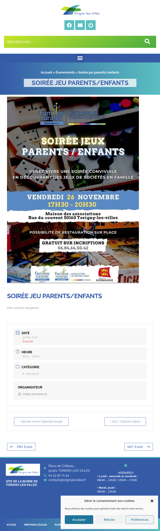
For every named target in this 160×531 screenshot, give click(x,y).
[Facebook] (69, 25)
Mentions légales (35, 524)
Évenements (65, 72)
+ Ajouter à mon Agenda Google (41, 421)
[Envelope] (80, 25)
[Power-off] (91, 25)
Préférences (139, 519)
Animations (32, 373)
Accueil (46, 72)
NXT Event (135, 447)
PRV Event (24, 447)
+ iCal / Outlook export (125, 421)
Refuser (109, 519)
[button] (152, 501)
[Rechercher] (147, 42)
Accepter (79, 519)
